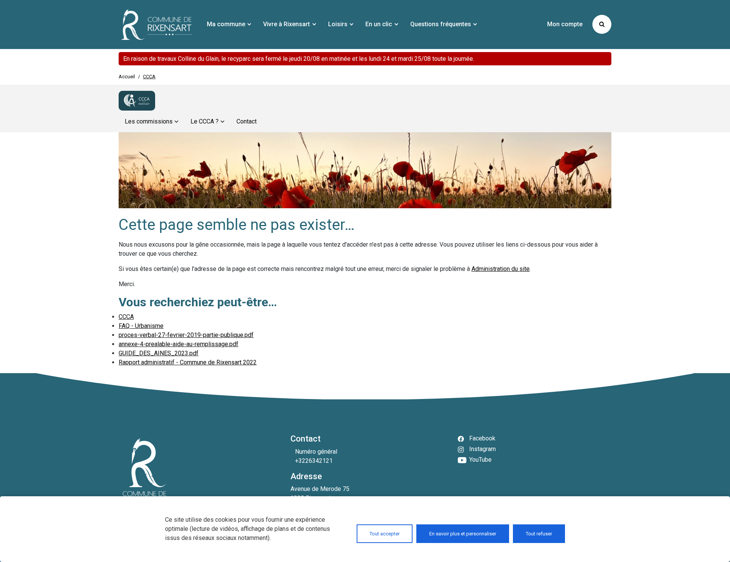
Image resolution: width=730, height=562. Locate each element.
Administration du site (500, 268)
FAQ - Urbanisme (141, 325)
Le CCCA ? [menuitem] (204, 121)
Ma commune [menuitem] (226, 24)
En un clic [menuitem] (378, 24)
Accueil (127, 76)
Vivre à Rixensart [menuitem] (286, 24)
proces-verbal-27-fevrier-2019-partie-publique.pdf (186, 335)
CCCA (126, 316)
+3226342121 (314, 460)
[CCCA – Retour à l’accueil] (137, 101)
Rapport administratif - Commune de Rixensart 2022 (188, 362)
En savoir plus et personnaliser (462, 534)
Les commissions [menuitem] (149, 121)
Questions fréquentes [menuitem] (440, 24)
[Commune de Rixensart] (157, 24)
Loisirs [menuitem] (338, 24)
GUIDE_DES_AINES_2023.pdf (158, 353)
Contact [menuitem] (246, 121)
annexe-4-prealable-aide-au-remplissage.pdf (178, 344)
